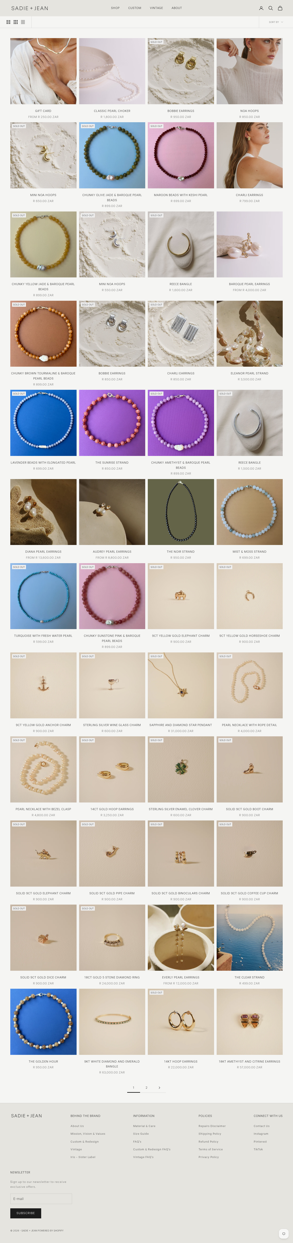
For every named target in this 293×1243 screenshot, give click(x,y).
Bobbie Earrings (181, 111)
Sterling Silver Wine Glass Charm (112, 725)
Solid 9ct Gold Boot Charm (249, 809)
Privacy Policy (209, 1157)
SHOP (115, 8)
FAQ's (137, 1141)
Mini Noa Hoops (43, 195)
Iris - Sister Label (83, 1157)
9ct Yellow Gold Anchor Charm (43, 725)
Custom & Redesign (85, 1141)
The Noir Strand (181, 551)
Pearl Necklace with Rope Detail (249, 725)
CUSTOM (134, 8)
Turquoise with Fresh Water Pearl (43, 635)
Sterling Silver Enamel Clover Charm (181, 809)
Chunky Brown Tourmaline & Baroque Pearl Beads (43, 376)
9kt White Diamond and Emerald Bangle (112, 1064)
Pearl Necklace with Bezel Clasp (43, 809)
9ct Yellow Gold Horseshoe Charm (249, 635)
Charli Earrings (249, 195)
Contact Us (262, 1126)
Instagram (261, 1133)
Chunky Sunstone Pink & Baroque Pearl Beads (112, 638)
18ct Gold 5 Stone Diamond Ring (112, 977)
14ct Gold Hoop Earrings (112, 809)
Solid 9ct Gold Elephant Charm (43, 893)
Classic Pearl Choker (112, 111)
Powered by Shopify (50, 1230)
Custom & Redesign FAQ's (152, 1149)
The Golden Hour (43, 1061)
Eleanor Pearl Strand (250, 373)
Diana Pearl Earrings (43, 551)
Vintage (76, 1149)
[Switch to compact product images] (23, 22)
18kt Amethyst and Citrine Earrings (249, 1061)
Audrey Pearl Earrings (112, 551)
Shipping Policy (210, 1133)
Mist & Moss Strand (250, 551)
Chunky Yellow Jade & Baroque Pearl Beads (43, 286)
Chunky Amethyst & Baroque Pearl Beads (180, 465)
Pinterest (260, 1141)
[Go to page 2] (159, 1088)
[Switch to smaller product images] (16, 22)
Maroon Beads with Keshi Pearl (181, 195)
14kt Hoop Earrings (181, 1061)
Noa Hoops (249, 111)
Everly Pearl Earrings (180, 977)
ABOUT (177, 8)
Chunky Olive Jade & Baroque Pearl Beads (112, 197)
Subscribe (26, 1213)
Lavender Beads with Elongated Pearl (43, 462)
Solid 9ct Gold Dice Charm (43, 977)
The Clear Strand (250, 977)
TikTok (258, 1149)
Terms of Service (211, 1149)
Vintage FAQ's (143, 1157)
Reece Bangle (181, 284)
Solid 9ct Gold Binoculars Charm (181, 893)
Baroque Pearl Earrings (249, 284)
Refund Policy (209, 1141)
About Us (77, 1126)
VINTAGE (156, 8)
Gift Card (43, 111)
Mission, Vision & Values (88, 1133)
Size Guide (141, 1133)
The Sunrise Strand (112, 462)
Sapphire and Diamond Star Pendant (181, 725)
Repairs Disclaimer (212, 1126)
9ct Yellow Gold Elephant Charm (181, 635)
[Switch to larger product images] (8, 22)
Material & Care (144, 1126)
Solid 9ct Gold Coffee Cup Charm (249, 893)
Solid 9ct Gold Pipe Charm (112, 893)
